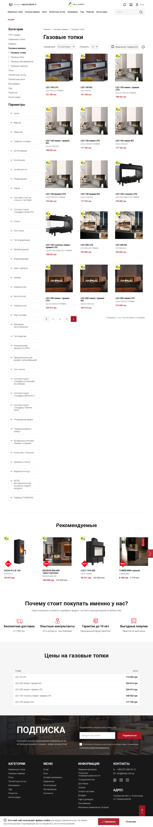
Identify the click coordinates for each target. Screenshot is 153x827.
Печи (44, 12)
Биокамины (73, 12)
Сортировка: (49, 46)
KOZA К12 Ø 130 (12, 570)
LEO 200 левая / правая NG (92, 299)
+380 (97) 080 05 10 (126, 769)
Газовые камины (32, 12)
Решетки (90, 12)
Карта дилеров (85, 799)
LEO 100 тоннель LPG (126, 194)
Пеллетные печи (16, 79)
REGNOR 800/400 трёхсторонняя (51, 571)
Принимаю (110, 821)
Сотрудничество (86, 779)
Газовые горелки (19, 66)
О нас (46, 769)
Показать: (84, 46)
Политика (131, 821)
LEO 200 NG (121, 245)
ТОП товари (14, 35)
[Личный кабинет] (137, 4)
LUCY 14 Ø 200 (88, 570)
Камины (12, 44)
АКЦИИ (11, 20)
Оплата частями (86, 791)
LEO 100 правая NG (90, 194)
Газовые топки (18, 52)
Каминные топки (15, 12)
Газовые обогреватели (21, 61)
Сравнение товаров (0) (126, 47)
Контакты (48, 793)
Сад (82, 12)
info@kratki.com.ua (125, 773)
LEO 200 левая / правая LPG (57, 299)
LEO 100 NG (86, 87)
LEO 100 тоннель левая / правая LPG (58, 246)
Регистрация (49, 785)
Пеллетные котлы (57, 12)
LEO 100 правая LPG (56, 194)
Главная (46, 29)
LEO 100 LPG (52, 87)
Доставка (83, 783)
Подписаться (130, 735)
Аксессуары (101, 12)
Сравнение (48, 781)
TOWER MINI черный (129, 570)
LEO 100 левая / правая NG (57, 142)
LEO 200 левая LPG (125, 298)
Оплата (81, 787)
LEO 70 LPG (20, 677)
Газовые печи (17, 57)
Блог (45, 773)
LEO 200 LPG (87, 245)
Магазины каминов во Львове (93, 807)
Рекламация (84, 803)
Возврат (82, 795)
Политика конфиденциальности (94, 747)
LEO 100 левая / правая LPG (127, 88)
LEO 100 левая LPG (90, 141)
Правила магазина (87, 769)
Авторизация (49, 789)
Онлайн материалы (52, 777)
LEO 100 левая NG (125, 141)
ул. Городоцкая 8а (122, 799)
